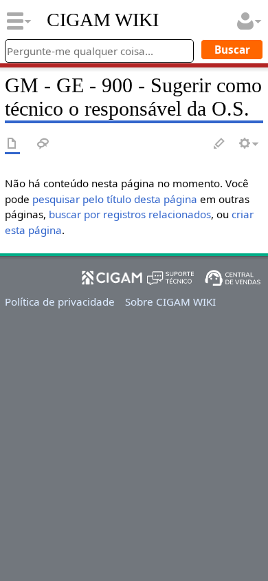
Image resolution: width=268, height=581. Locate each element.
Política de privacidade (60, 301)
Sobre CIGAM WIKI (170, 301)
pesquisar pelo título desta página (114, 199)
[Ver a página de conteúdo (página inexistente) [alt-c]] (12, 144)
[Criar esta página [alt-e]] (219, 144)
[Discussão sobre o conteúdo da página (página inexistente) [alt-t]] (43, 144)
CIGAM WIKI (103, 20)
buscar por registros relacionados (130, 214)
